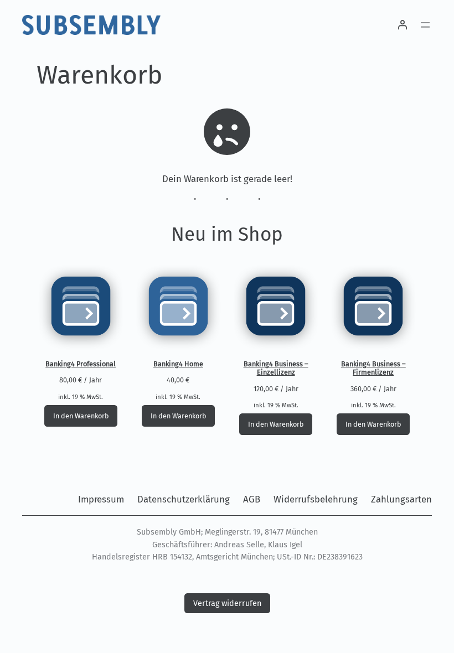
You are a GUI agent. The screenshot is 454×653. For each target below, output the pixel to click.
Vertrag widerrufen (227, 603)
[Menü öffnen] (425, 25)
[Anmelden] (402, 25)
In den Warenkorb (81, 416)
